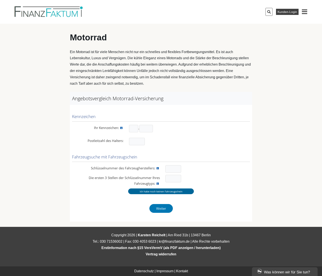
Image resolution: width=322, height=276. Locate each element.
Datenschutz (144, 271)
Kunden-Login (287, 12)
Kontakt (182, 271)
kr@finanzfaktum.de (174, 241)
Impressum (164, 271)
